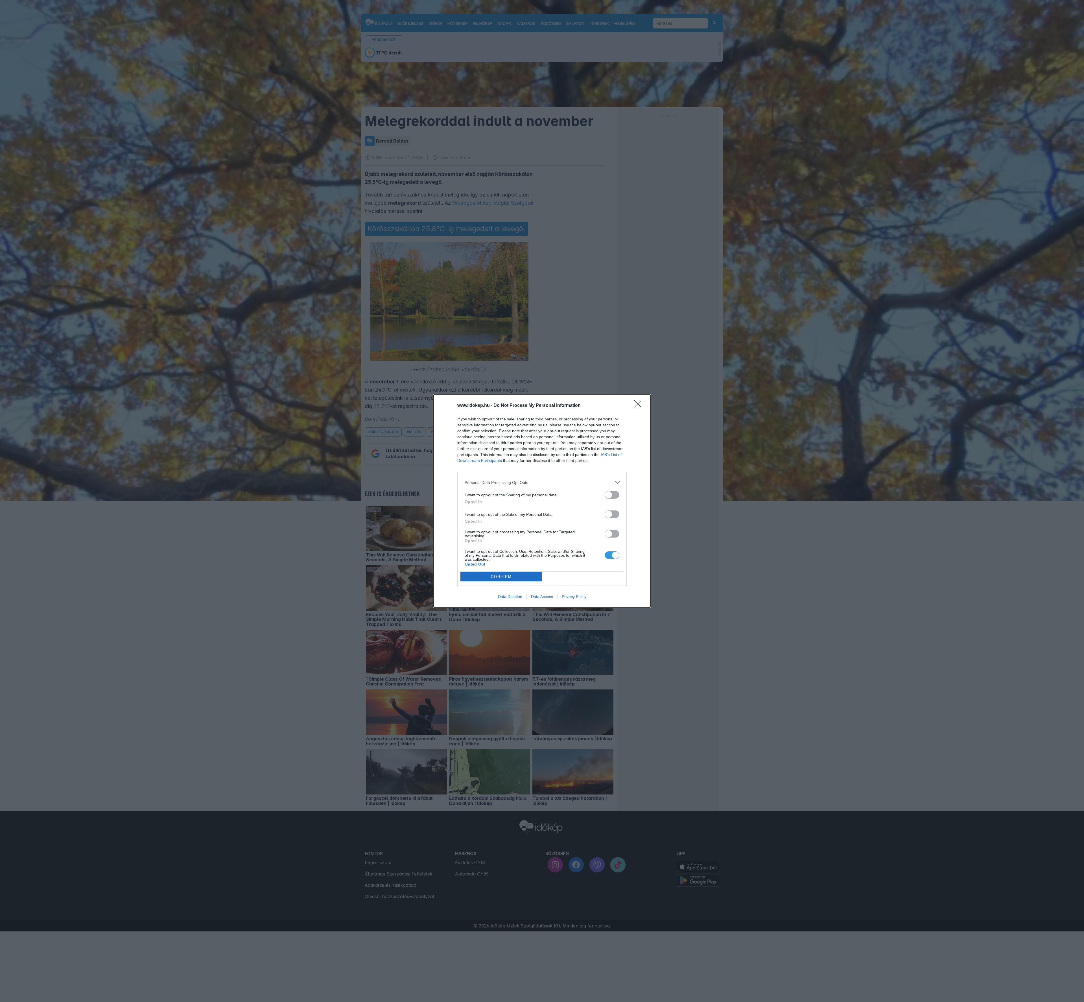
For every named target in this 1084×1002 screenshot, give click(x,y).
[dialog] (542, 501)
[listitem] (542, 482)
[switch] (612, 495)
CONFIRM (501, 577)
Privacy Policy (574, 596)
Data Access (542, 596)
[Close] (639, 405)
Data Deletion (510, 596)
